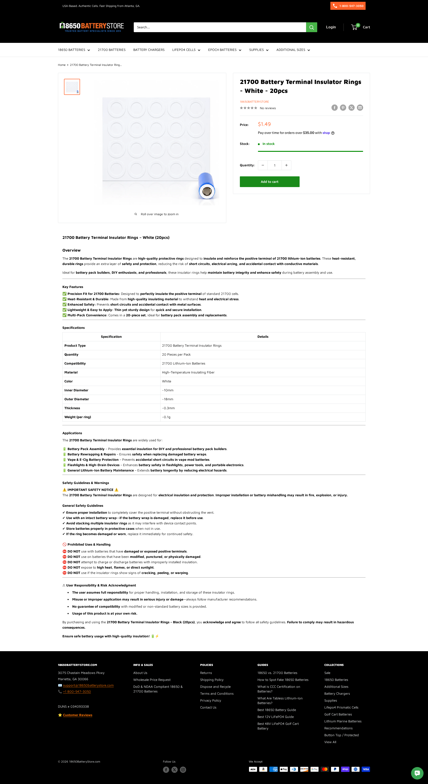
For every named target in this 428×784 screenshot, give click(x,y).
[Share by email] (360, 107)
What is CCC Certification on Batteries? (278, 689)
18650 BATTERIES (71, 50)
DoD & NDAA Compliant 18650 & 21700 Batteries (158, 689)
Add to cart (269, 181)
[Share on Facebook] (334, 107)
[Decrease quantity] (263, 165)
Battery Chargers (337, 693)
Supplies (330, 700)
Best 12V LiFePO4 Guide (275, 717)
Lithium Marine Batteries (343, 721)
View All (330, 742)
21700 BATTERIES (112, 50)
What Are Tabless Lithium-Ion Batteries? (280, 700)
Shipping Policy (212, 680)
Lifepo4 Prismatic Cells (341, 707)
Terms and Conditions (217, 693)
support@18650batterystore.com (88, 685)
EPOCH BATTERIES (222, 50)
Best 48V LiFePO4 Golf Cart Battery (278, 726)
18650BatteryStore (254, 101)
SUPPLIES (256, 50)
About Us (140, 673)
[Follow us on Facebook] (166, 770)
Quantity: (247, 165)
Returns (206, 673)
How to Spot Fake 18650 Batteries (283, 680)
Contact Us (208, 707)
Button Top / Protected (341, 735)
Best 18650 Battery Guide (276, 710)
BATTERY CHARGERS (149, 50)
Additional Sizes (336, 686)
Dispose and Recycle (215, 686)
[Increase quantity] (286, 165)
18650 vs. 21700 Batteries (277, 673)
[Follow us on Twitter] (174, 770)
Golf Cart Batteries (338, 714)
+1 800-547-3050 (77, 691)
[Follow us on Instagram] (183, 770)
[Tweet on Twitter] (351, 107)
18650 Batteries (336, 680)
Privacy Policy (210, 700)
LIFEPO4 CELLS (183, 50)
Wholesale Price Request (152, 680)
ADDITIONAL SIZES (290, 50)
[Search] (311, 27)
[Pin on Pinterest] (343, 107)
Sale (327, 673)
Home (62, 65)
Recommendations (338, 728)
